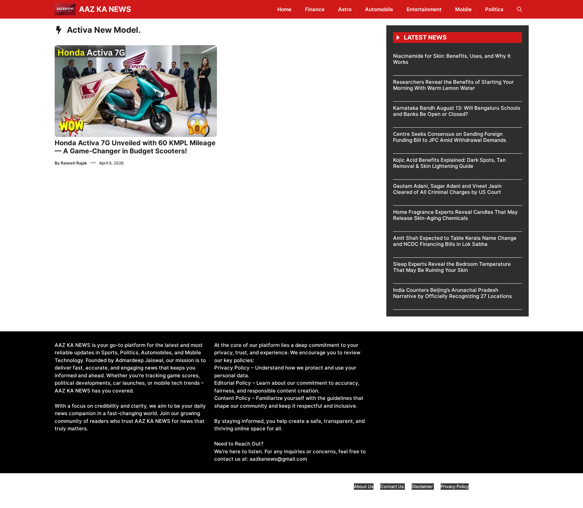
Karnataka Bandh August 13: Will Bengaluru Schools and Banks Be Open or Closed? (456, 111)
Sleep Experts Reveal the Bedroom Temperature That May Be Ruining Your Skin (452, 267)
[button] (519, 9)
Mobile (463, 9)
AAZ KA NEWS (105, 9)
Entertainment (424, 9)
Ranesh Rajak (74, 163)
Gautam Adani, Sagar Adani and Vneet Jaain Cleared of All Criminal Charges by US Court (447, 189)
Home (284, 9)
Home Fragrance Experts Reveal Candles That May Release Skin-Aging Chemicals (455, 215)
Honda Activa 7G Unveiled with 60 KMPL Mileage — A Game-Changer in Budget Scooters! (135, 147)
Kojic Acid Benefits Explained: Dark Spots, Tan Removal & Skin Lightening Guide (449, 163)
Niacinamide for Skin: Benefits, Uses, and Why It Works (452, 59)
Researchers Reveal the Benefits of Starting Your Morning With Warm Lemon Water (453, 85)
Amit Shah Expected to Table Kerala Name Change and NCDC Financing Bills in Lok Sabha (455, 241)
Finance (315, 9)
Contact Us (392, 486)
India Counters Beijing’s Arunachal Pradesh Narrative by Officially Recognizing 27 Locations (452, 293)
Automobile (379, 9)
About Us (363, 486)
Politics (494, 9)
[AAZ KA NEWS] (65, 9)
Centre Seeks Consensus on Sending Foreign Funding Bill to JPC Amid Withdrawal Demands (449, 137)
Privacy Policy (455, 486)
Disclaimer (423, 486)
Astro (345, 9)
